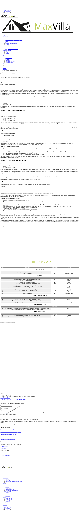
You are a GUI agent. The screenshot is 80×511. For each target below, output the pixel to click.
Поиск (1, 72)
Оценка (7, 45)
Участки (7, 51)
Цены (7, 41)
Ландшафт (8, 60)
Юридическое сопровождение (12, 49)
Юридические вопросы (10, 61)
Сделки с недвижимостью (11, 43)
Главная (4, 35)
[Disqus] (40, 243)
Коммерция (8, 54)
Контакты (5, 63)
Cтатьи (4, 55)
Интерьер (8, 59)
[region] (40, 368)
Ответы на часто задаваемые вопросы (14, 40)
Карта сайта (17, 424)
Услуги (4, 42)
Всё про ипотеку (9, 62)
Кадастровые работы (10, 47)
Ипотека (7, 44)
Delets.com (8, 455)
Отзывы (7, 37)
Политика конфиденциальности (7, 424)
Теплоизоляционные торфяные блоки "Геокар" (9, 434)
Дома (7, 52)
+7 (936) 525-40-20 (7, 10)
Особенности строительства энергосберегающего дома (10, 432)
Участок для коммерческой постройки (7, 439)
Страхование (8, 46)
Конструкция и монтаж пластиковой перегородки (9, 429)
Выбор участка (9, 56)
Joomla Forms (36, 412)
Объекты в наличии (7, 50)
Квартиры (8, 53)
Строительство (9, 58)
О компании (5, 36)
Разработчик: (3, 455)
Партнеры (8, 38)
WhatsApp (22, 399)
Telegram (15, 399)
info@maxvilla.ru (6, 11)
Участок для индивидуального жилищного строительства (11, 436)
